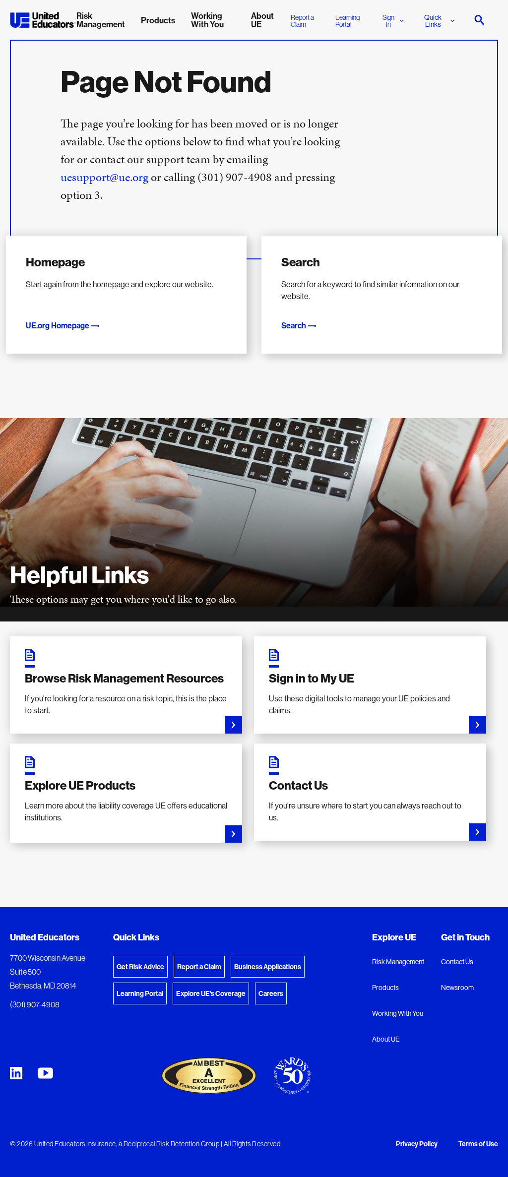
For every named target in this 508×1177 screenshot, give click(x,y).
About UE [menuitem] (262, 19)
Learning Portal (347, 21)
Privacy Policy (417, 1144)
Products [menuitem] (158, 20)
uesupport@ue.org (104, 177)
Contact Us (457, 961)
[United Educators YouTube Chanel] (45, 1073)
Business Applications (267, 966)
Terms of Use (478, 1144)
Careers (270, 993)
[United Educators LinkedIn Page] (16, 1073)
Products (385, 987)
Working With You (397, 1013)
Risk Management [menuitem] (100, 19)
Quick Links (433, 21)
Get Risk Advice (140, 966)
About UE (386, 1039)
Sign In (388, 21)
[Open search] (479, 20)
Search (293, 325)
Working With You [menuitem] (207, 19)
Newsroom (457, 987)
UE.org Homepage (57, 325)
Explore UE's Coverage (211, 993)
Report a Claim (302, 21)
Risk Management (398, 961)
